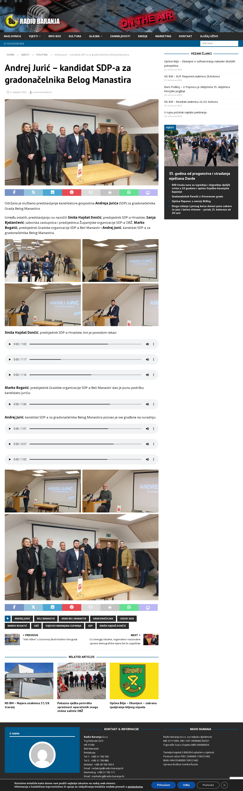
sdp (90, 625)
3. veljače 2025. (18, 92)
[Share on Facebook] (14, 192)
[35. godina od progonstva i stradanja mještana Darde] (201, 164)
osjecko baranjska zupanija (63, 625)
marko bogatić (17, 625)
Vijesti (33, 36)
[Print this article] (110, 192)
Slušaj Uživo (209, 36)
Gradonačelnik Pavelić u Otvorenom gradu (197, 196)
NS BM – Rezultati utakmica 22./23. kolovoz (191, 102)
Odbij (186, 785)
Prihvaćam (163, 785)
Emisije (143, 36)
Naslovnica (12, 36)
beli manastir (46, 618)
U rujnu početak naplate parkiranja (185, 112)
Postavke (208, 785)
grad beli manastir (74, 618)
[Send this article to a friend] (90, 192)
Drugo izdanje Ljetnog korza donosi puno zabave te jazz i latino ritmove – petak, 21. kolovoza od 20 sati (202, 209)
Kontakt (185, 36)
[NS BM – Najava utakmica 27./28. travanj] (29, 681)
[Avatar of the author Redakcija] (42, 764)
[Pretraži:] (219, 43)
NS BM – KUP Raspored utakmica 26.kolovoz (192, 76)
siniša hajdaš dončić (112, 625)
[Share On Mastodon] (148, 192)
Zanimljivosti (120, 36)
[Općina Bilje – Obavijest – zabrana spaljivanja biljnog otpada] (134, 681)
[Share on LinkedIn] (52, 192)
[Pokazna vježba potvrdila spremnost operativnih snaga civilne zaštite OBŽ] (81, 681)
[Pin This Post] (71, 192)
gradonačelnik (103, 618)
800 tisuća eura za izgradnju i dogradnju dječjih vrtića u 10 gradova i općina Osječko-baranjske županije (201, 188)
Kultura (75, 36)
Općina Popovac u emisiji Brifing (191, 201)
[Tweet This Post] (33, 192)
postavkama (135, 787)
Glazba (94, 36)
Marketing (163, 36)
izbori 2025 (127, 618)
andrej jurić (22, 618)
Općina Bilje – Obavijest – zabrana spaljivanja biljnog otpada (133, 705)
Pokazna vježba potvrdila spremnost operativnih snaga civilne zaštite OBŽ (77, 707)
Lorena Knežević (42, 92)
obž (36, 625)
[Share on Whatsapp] (129, 192)
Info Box (54, 36)
